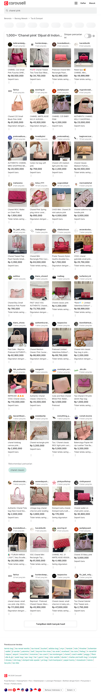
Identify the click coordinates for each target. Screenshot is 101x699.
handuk (69, 648)
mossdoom (81, 660)
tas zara (74, 651)
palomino (25, 651)
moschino (24, 654)
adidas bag (53, 648)
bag (46, 657)
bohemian (92, 648)
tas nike (15, 663)
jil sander (16, 651)
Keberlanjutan (39, 681)
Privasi (6, 684)
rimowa (8, 660)
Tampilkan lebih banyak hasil (50, 624)
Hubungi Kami (22, 681)
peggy (87, 654)
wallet (7, 651)
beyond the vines (43, 651)
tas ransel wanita (22, 648)
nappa (8, 654)
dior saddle (55, 657)
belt (32, 651)
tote (76, 648)
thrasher (82, 648)
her (35, 657)
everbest (65, 651)
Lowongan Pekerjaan (53, 681)
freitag (82, 651)
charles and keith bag (78, 657)
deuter (64, 657)
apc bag (28, 657)
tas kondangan (56, 654)
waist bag (19, 657)
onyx (62, 648)
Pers (30, 681)
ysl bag (44, 660)
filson (93, 654)
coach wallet (77, 654)
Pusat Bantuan (9, 681)
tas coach (43, 654)
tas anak (56, 651)
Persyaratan (85, 681)
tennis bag (8, 648)
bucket (44, 648)
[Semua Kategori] (76, 3)
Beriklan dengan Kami (71, 681)
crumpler (93, 657)
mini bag (17, 660)
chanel (67, 654)
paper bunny (69, 660)
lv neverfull (91, 651)
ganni (40, 657)
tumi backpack (55, 660)
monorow (34, 654)
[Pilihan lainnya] (9, 82)
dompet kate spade (30, 660)
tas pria (7, 663)
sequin (15, 654)
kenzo (90, 660)
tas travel (35, 648)
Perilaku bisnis (16, 684)
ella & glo (9, 657)
